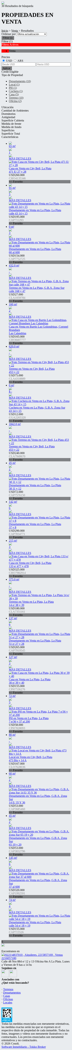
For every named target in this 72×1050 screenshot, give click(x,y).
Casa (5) (14, 94)
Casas (6, 995)
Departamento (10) (20, 81)
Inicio (4, 30)
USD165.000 (17, 340)
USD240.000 (17, 456)
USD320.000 (17, 893)
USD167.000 (17, 767)
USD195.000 (17, 220)
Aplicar (6, 68)
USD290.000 (17, 534)
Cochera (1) (16, 91)
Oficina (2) (15, 101)
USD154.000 (17, 259)
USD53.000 (17, 809)
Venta (14, 30)
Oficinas (8, 999)
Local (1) (14, 84)
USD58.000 (17, 728)
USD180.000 (17, 611)
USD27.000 (17, 298)
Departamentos (12, 992)
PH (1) (13, 87)
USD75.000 (17, 379)
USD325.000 (17, 573)
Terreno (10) (16, 97)
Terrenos (8, 989)
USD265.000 (17, 650)
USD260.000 (17, 178)
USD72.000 (17, 495)
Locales (7, 1002)
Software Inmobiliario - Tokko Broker (23, 1046)
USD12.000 (17, 417)
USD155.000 (17, 689)
